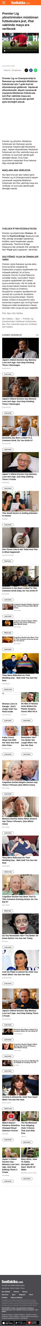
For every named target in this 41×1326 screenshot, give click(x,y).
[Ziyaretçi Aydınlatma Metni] (10, 1318)
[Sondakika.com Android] (20, 1323)
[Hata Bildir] (24, 1318)
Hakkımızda (5, 1288)
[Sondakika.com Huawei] (33, 1323)
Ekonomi (5, 1294)
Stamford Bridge (17, 236)
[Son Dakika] (20, 2)
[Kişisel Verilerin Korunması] (29, 1316)
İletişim (17, 1288)
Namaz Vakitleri (16, 1297)
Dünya (24, 1292)
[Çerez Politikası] (14, 1316)
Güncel (16, 1292)
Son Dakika (6, 1292)
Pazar (10, 250)
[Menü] (3, 2)
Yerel (31, 1294)
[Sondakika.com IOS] (8, 1323)
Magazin (22, 1294)
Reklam (12, 1288)
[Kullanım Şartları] (7, 1314)
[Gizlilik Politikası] (19, 1314)
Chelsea (29, 233)
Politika (4, 1297)
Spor (14, 1294)
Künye (22, 1288)
